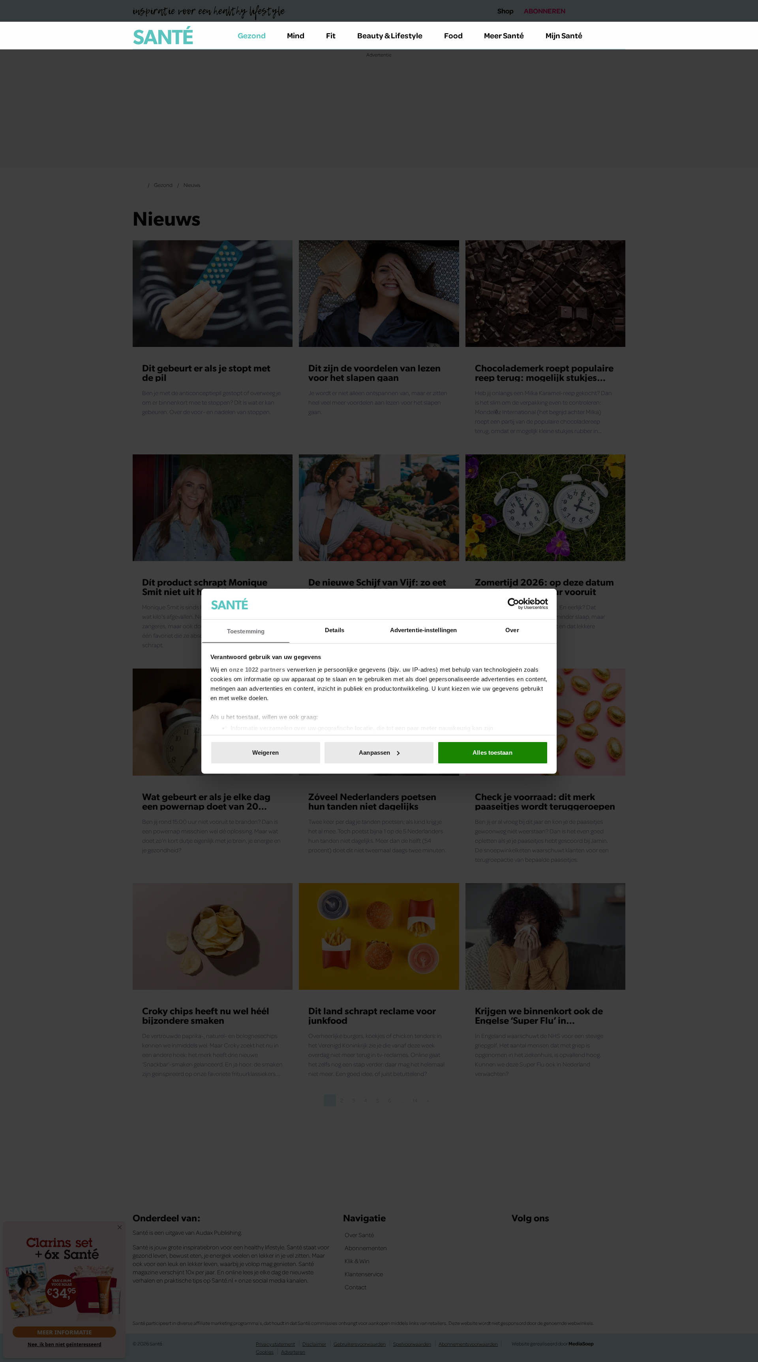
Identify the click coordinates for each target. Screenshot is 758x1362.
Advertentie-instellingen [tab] (423, 629)
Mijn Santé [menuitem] (564, 35)
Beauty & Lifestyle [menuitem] (389, 35)
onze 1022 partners (257, 669)
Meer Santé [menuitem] (504, 35)
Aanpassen (374, 752)
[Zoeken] (619, 35)
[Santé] (163, 35)
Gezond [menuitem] (252, 35)
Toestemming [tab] (246, 630)
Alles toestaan (492, 752)
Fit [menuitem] (331, 35)
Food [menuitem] (453, 35)
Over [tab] (512, 629)
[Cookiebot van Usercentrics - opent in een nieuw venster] (513, 604)
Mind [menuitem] (295, 35)
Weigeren (265, 752)
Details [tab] (334, 629)
